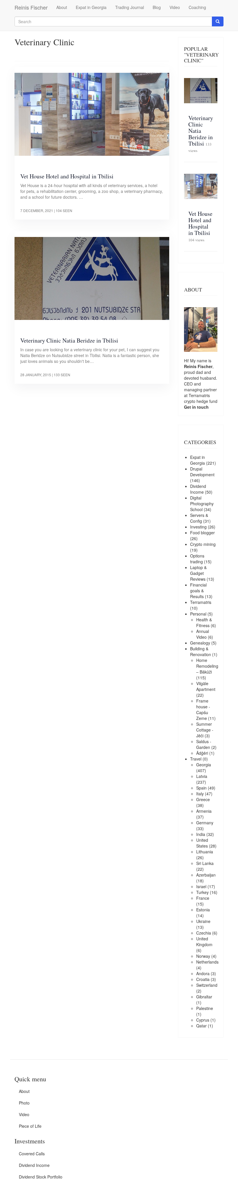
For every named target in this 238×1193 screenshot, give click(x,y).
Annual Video (202, 634)
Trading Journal (129, 7)
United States (202, 843)
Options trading (197, 558)
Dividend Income (198, 489)
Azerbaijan (206, 875)
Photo (24, 1103)
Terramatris (199, 395)
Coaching (197, 7)
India (200, 834)
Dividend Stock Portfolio (40, 1177)
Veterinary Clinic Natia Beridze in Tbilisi (69, 340)
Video (175, 7)
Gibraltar (204, 997)
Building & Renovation (200, 651)
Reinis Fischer (31, 7)
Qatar (201, 1026)
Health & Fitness (204, 622)
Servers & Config (199, 518)
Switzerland (206, 985)
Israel (201, 886)
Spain (201, 788)
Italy (200, 793)
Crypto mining (203, 544)
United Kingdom (204, 941)
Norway (203, 956)
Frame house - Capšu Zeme (203, 709)
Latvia (201, 776)
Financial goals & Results (198, 590)
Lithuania (204, 852)
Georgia (203, 764)
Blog (157, 7)
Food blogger (202, 532)
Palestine (204, 1008)
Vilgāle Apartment (205, 686)
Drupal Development (202, 471)
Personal (198, 614)
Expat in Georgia (91, 7)
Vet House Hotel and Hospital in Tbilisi (66, 176)
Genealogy (200, 643)
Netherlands (207, 962)
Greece (203, 799)
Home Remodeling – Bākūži (207, 666)
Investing (198, 527)
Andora (203, 973)
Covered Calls (32, 1153)
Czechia (203, 933)
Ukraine (203, 921)
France (202, 898)
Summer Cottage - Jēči (204, 729)
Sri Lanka (205, 863)
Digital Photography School (202, 503)
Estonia (203, 910)
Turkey (202, 892)
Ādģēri (202, 753)
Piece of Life (30, 1126)
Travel (195, 759)
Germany (204, 822)
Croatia (203, 979)
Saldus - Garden (203, 744)
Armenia (204, 811)
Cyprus (202, 1020)
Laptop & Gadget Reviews (198, 573)
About (61, 7)
